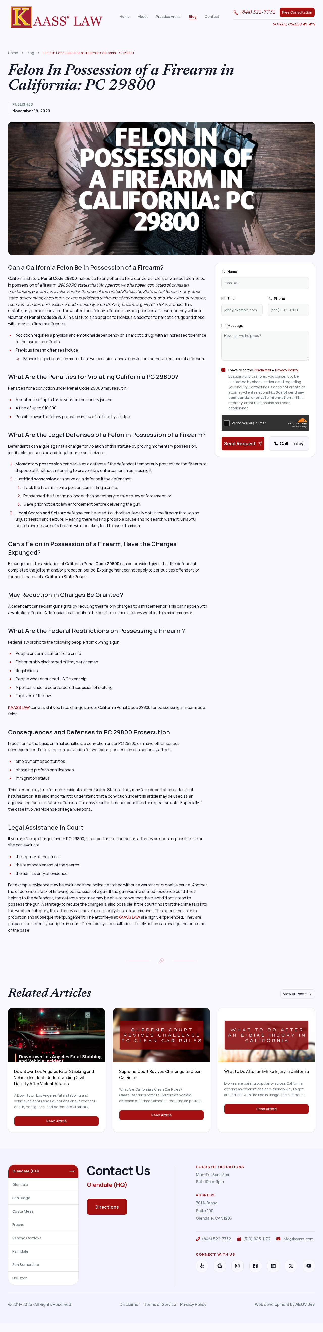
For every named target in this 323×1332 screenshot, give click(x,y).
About (143, 16)
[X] (291, 1266)
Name (232, 271)
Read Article (56, 1121)
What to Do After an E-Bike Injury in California (266, 1071)
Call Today (292, 443)
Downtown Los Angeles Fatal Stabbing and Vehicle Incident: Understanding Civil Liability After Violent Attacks (54, 1077)
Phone (279, 298)
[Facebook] (255, 1266)
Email (231, 298)
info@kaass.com (298, 1239)
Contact (212, 16)
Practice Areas (168, 16)
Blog (193, 16)
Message (235, 325)
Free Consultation (297, 12)
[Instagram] (237, 1266)
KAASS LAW (19, 707)
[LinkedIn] (273, 1266)
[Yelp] (202, 1266)
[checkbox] (223, 370)
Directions (107, 1207)
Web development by (285, 1304)
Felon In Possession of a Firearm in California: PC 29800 (88, 52)
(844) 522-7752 (257, 12)
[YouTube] (309, 1266)
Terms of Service (160, 1304)
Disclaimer (262, 370)
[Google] (220, 1266)
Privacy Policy (286, 370)
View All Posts (295, 993)
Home (125, 16)
